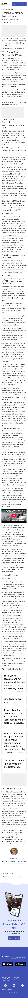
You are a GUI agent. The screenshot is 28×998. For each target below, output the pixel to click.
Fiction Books (10, 873)
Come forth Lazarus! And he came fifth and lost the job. (14, 763)
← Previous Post (7, 877)
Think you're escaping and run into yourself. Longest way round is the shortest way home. (14, 682)
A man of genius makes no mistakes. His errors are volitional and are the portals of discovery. (14, 716)
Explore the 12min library (19, 4)
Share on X (20, 691)
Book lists (16, 977)
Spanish (16, 992)
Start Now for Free (14, 938)
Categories (10, 977)
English (11, 992)
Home (2, 9)
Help (14, 979)
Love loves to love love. (12, 700)
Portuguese (5, 992)
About (17, 979)
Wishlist (4, 977)
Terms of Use (5, 980)
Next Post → (22, 877)
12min (18, 861)
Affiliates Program (6, 979)
